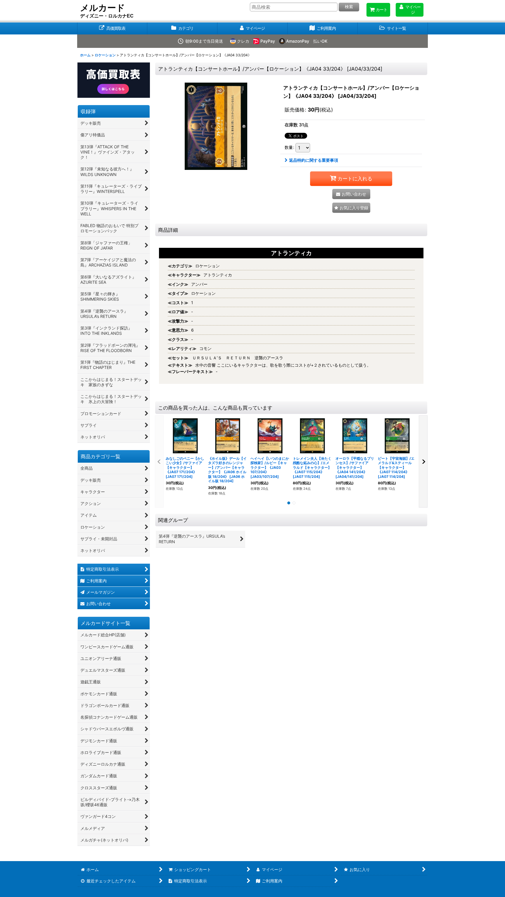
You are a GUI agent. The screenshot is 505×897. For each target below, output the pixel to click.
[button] (393, 28)
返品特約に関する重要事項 (313, 160)
